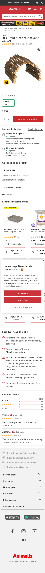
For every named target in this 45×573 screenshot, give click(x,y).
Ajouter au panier (16, 252)
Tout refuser (22, 300)
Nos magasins (9, 487)
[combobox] (22, 16)
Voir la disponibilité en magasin (20, 139)
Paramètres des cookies (22, 307)
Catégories (8, 493)
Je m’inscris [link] (11, 369)
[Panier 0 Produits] (40, 9)
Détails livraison (35, 129)
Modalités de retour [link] (16, 352)
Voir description (28, 44)
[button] (29, 9)
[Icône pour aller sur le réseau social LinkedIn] (23, 539)
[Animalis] (15, 9)
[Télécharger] (7, 569)
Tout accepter (22, 293)
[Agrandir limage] (38, 49)
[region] (22, 286)
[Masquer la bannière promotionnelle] (41, 3)
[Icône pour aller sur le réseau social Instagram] (23, 531)
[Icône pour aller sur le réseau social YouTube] (34, 531)
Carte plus (8, 481)
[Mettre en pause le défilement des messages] (37, 3)
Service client (9, 474)
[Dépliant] (22, 23)
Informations (9, 500)
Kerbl (4, 35)
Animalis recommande (13, 506)
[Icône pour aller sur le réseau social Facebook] (12, 531)
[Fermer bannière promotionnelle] (42, 23)
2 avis (16, 44)
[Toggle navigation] (4, 9)
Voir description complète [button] (13, 180)
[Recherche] (40, 16)
